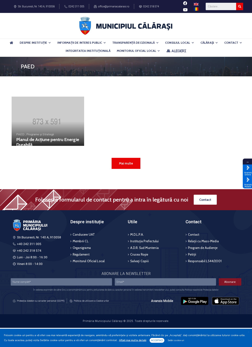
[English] (196, 4)
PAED (20, 134)
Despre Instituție (33, 42)
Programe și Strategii (40, 134)
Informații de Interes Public (79, 42)
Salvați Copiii (139, 261)
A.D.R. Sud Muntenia (144, 248)
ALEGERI (178, 50)
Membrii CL (81, 241)
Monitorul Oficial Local (136, 51)
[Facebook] (185, 3)
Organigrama (82, 248)
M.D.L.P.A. (137, 234)
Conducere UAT (84, 234)
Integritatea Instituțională (88, 51)
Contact (231, 42)
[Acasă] (12, 44)
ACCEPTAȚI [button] (157, 340)
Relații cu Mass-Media (203, 241)
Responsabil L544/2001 (205, 261)
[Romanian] (196, 9)
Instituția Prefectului (144, 241)
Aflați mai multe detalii (132, 340)
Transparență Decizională (133, 42)
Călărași (207, 42)
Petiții (192, 254)
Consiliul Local (177, 42)
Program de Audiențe (203, 248)
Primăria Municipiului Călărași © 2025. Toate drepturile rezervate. (126, 321)
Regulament (81, 254)
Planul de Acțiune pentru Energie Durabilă (47, 142)
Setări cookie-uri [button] (176, 340)
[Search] (239, 6)
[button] (49, 43)
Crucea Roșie (139, 254)
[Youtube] (185, 9)
